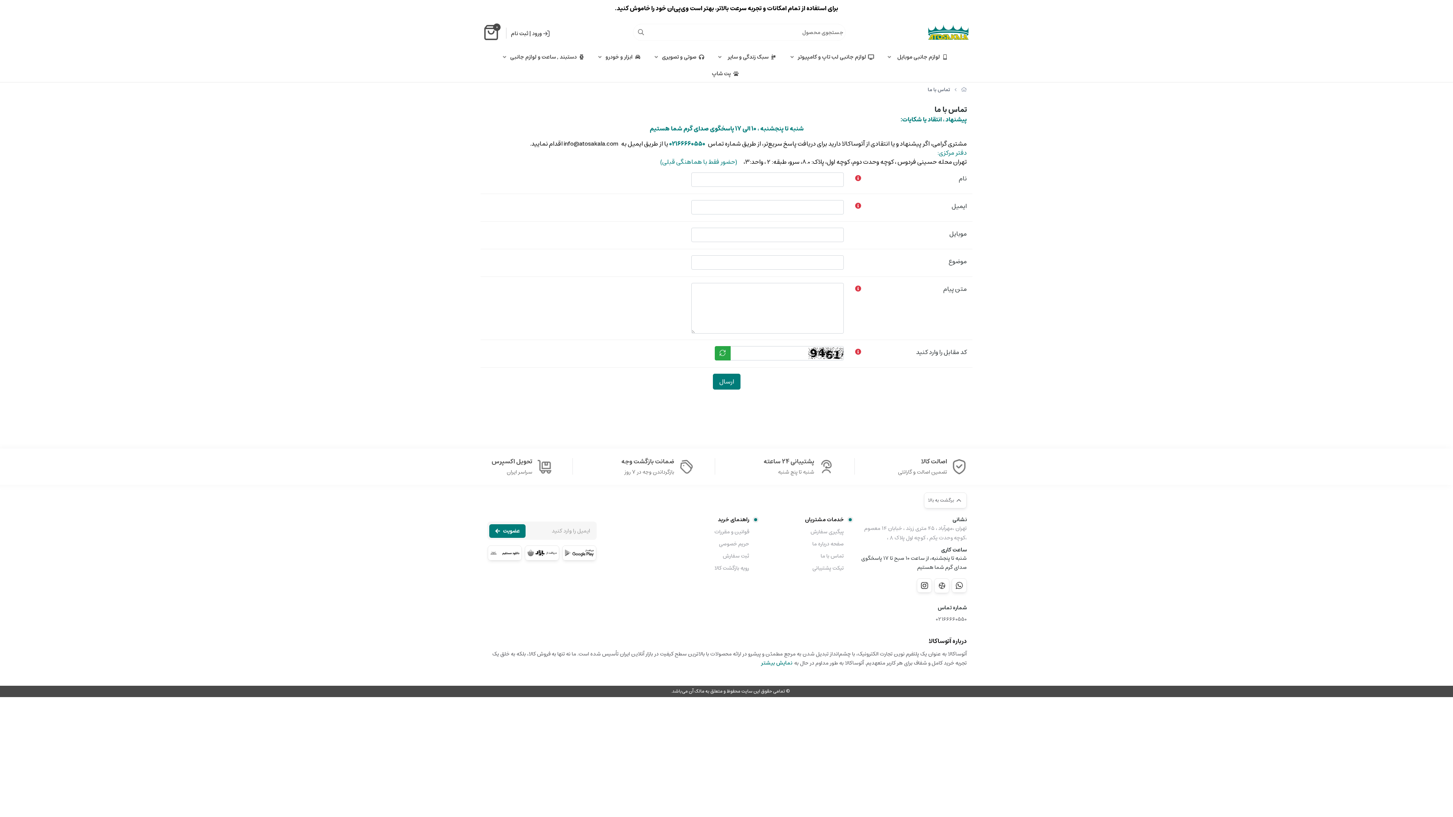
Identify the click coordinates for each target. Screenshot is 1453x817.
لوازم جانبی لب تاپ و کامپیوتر (832, 57)
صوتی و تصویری (679, 57)
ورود (537, 33)
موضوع (958, 261)
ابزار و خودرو (619, 57)
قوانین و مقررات (731, 532)
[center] (641, 32)
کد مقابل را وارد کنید (941, 352)
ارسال (726, 381)
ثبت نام (519, 33)
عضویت (511, 531)
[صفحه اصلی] (964, 89)
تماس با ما (832, 556)
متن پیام (955, 289)
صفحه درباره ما (828, 544)
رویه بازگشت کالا (731, 568)
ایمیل (959, 206)
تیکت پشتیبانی (828, 568)
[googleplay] (579, 553)
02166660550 (951, 619)
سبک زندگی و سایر (747, 57)
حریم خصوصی (734, 544)
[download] (505, 553)
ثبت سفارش (736, 556)
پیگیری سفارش (827, 532)
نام (963, 178)
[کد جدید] (723, 353)
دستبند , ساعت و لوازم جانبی (543, 57)
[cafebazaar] (542, 553)
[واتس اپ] (959, 585)
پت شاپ (721, 73)
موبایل (958, 233)
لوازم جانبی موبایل (917, 57)
